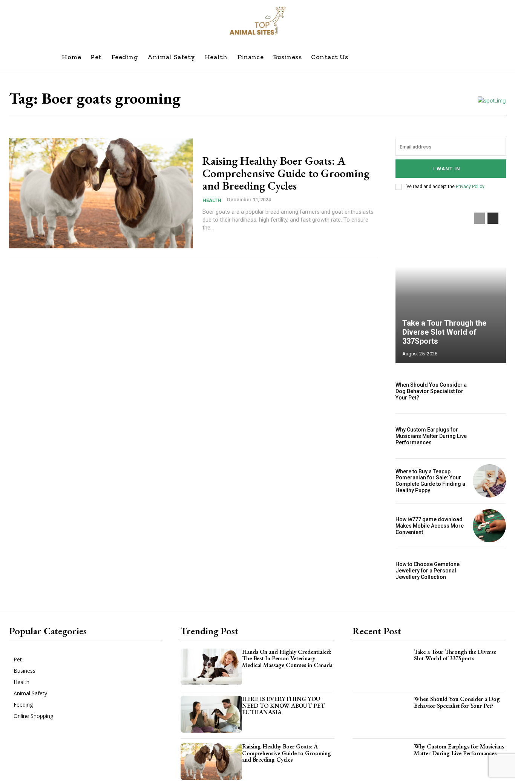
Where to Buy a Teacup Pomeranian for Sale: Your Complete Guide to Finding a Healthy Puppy (430, 480)
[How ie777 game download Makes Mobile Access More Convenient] (489, 525)
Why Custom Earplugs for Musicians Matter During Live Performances (431, 436)
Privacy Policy (470, 186)
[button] (381, 57)
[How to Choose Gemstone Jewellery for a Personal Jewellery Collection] (489, 570)
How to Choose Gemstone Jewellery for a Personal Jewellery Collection (427, 570)
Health (211, 200)
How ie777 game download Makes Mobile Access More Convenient (429, 525)
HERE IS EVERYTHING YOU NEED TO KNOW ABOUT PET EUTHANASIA (283, 705)
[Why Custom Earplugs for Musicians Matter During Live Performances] (489, 436)
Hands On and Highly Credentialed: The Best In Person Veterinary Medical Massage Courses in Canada (287, 658)
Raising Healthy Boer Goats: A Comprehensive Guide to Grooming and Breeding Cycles (285, 173)
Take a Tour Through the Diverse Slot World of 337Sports (444, 332)
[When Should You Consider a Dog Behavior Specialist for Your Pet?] (489, 391)
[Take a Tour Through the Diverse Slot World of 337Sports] (450, 284)
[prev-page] (479, 218)
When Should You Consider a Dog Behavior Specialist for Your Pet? (431, 391)
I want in (446, 168)
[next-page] (492, 218)
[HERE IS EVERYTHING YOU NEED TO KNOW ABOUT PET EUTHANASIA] (211, 714)
